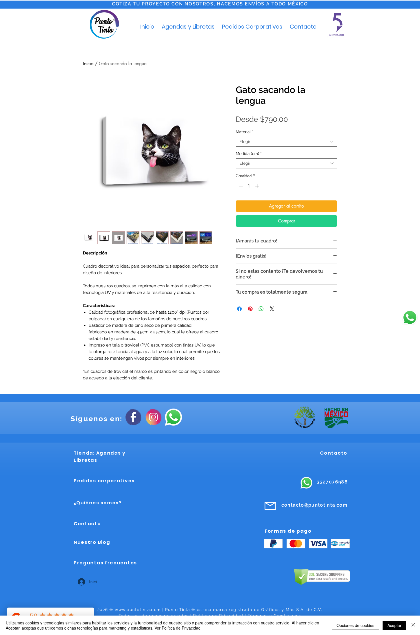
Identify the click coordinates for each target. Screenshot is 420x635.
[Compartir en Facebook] (239, 308)
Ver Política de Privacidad (178, 628)
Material (244, 132)
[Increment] (257, 186)
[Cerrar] (413, 625)
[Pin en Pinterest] (250, 308)
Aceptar (394, 625)
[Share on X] (272, 308)
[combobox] (286, 142)
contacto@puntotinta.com (314, 505)
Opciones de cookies (355, 625)
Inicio (88, 64)
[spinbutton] (249, 186)
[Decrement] (240, 186)
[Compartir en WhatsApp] (261, 308)
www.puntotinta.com (138, 609)
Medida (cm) (249, 153)
